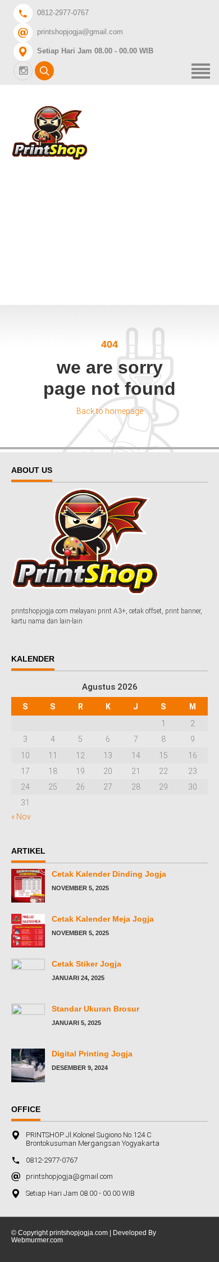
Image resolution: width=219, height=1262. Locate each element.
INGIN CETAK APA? (116, 266)
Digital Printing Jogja (92, 1053)
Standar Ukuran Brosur (95, 1008)
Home (87, 175)
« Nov (21, 816)
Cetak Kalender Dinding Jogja (109, 873)
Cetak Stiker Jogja (86, 963)
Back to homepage (109, 411)
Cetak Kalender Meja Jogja (103, 918)
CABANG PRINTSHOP (122, 235)
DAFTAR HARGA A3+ (119, 205)
